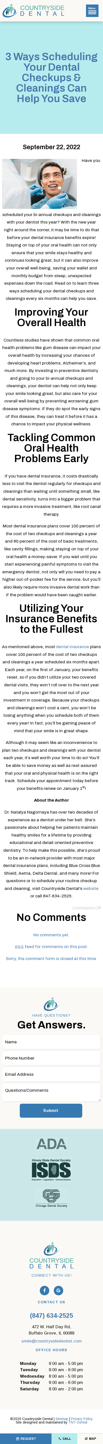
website (90, 888)
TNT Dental (77, 1422)
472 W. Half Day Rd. (51, 1330)
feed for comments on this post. (51, 946)
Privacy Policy (82, 1419)
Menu (92, 8)
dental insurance (72, 646)
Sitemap (62, 1419)
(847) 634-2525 (51, 1316)
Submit (50, 1110)
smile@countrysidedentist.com (52, 1341)
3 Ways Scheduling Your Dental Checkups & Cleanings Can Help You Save (51, 77)
